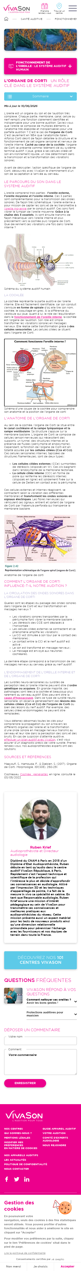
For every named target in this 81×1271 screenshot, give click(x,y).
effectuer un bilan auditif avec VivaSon (29, 740)
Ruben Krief (40, 847)
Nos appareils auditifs (21, 1155)
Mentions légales (17, 1138)
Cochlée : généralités (34, 774)
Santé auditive (31, 19)
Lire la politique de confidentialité (24, 1253)
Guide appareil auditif (59, 1129)
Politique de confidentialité (25, 1164)
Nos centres (13, 1129)
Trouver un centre (59, 12)
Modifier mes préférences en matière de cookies (20, 1145)
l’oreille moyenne (15, 209)
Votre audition (54, 1133)
